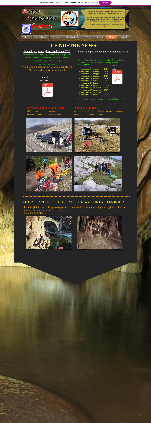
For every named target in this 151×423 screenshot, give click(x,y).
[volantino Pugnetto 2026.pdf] (117, 77)
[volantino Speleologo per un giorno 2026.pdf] (47, 90)
